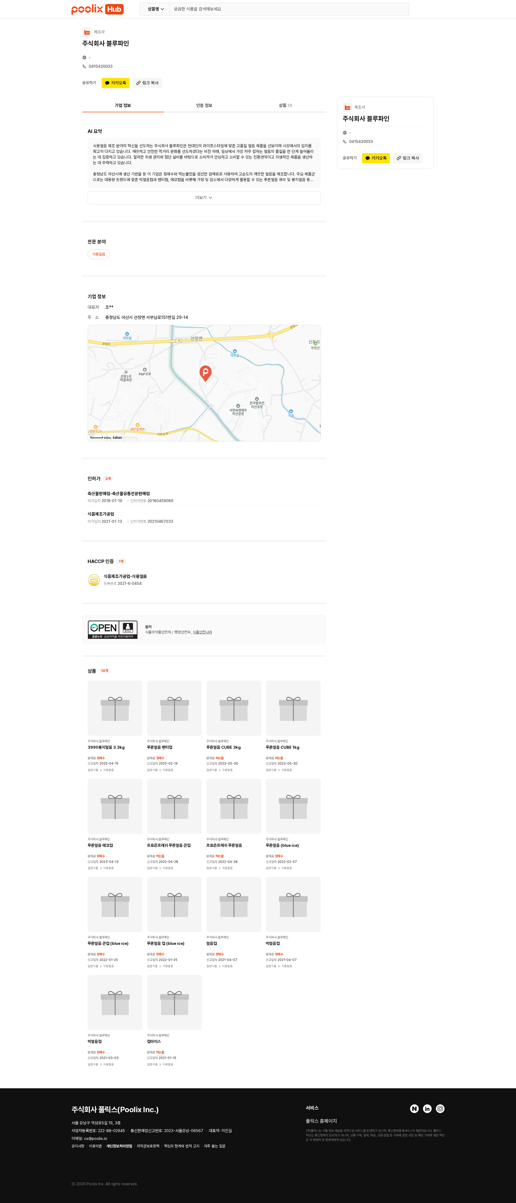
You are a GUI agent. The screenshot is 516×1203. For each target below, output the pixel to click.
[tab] (123, 107)
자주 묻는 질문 (214, 1146)
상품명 (153, 9)
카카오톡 (118, 82)
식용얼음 (98, 254)
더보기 (201, 197)
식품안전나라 (202, 632)
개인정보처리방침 (119, 1146)
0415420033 (101, 66)
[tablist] (204, 107)
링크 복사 (150, 82)
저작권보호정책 (148, 1146)
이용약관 (95, 1146)
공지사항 (77, 1146)
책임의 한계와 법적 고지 (181, 1146)
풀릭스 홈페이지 (321, 1121)
